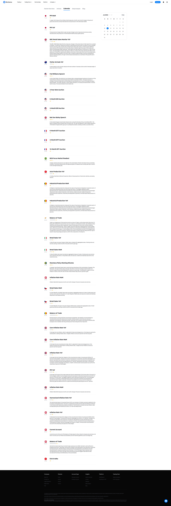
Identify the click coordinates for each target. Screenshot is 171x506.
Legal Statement (47, 481)
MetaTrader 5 (101, 477)
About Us (46, 477)
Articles (87, 479)
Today (123, 14)
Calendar (87, 481)
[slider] (52, 17)
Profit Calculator (116, 479)
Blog (86, 485)
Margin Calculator (116, 477)
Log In (151, 2)
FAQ (45, 485)
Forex (59, 477)
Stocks (59, 481)
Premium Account (75, 479)
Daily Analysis (88, 483)
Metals (59, 479)
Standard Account (75, 477)
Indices (59, 483)
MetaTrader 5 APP (102, 479)
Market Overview (89, 477)
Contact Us (46, 479)
